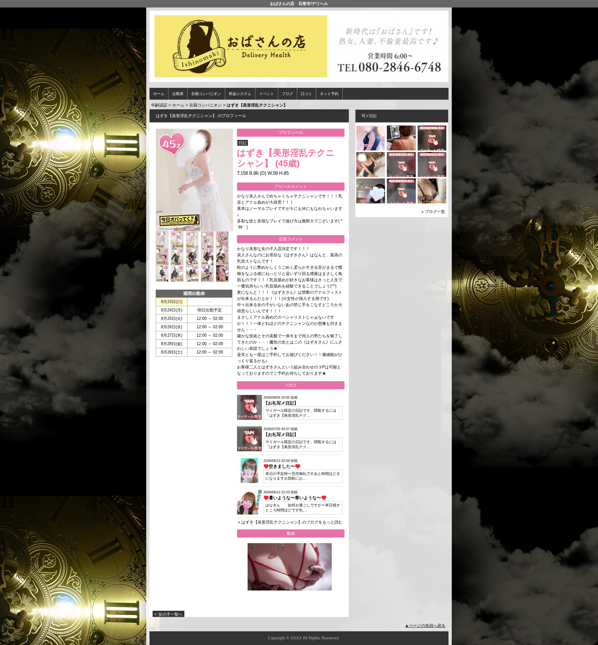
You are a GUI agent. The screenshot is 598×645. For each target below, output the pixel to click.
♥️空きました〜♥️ (281, 466)
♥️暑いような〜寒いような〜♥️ (294, 497)
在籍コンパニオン (206, 94)
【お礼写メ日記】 (280, 403)
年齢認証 (159, 105)
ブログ (287, 94)
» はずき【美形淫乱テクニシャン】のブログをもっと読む (290, 522)
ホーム (158, 94)
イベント (266, 94)
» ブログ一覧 (433, 211)
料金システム (240, 94)
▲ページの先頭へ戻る (425, 625)
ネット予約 (329, 94)
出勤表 (177, 94)
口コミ (306, 94)
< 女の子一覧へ (168, 614)
